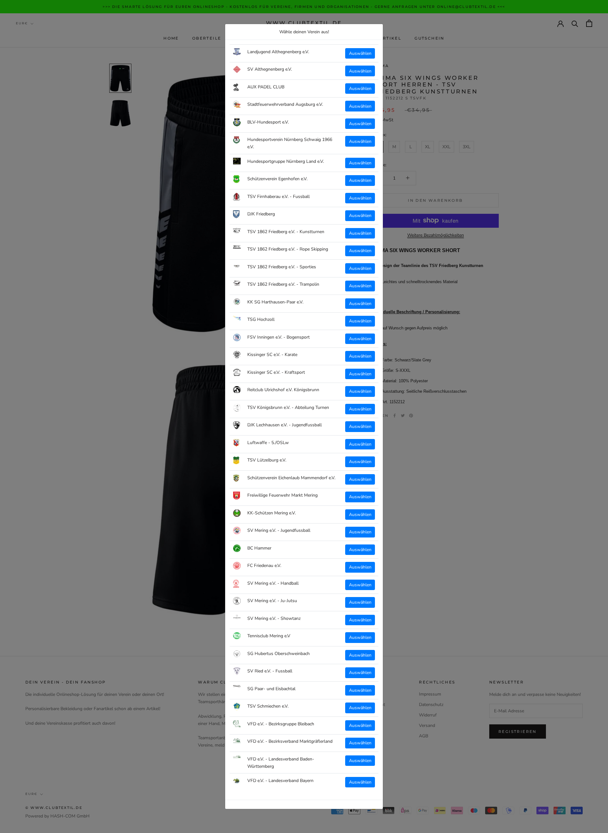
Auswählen (360, 53)
